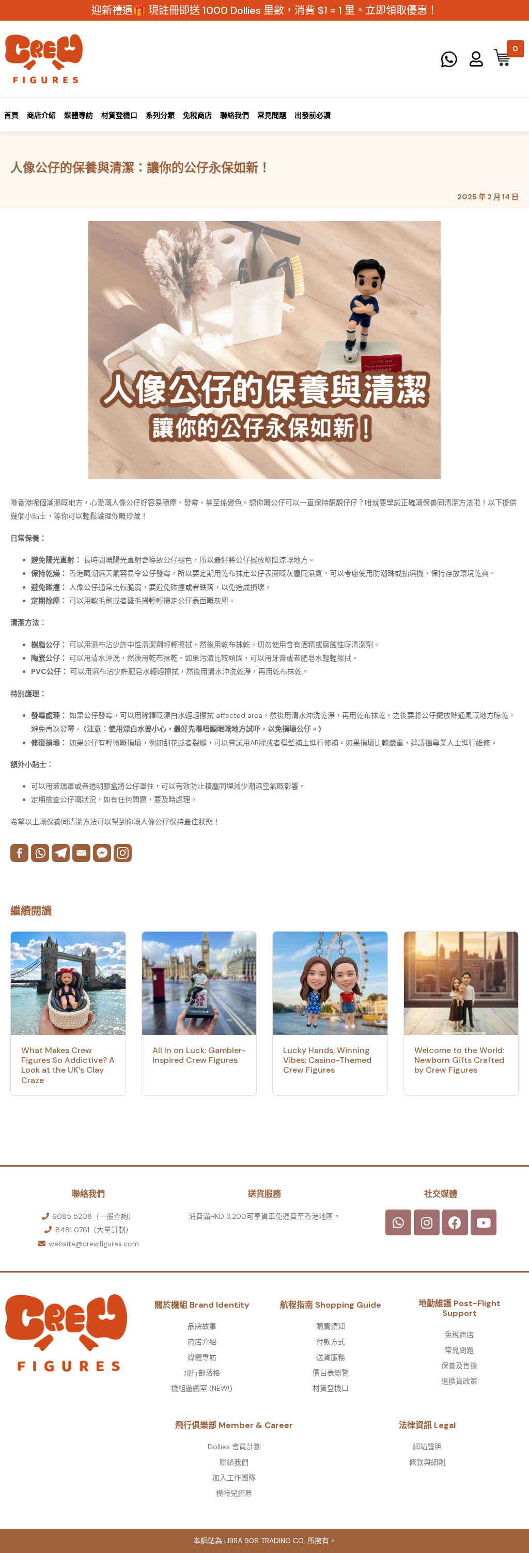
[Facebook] (19, 853)
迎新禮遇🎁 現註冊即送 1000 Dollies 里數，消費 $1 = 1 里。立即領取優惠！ (264, 10)
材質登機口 (119, 115)
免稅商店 (197, 115)
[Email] (81, 853)
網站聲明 (427, 1446)
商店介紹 (41, 115)
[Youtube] (483, 1222)
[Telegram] (61, 853)
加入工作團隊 (234, 1477)
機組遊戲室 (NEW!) (201, 1388)
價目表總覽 (331, 1372)
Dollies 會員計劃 (234, 1446)
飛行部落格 (202, 1372)
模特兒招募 (234, 1493)
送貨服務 (330, 1357)
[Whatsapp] (40, 853)
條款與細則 (427, 1462)
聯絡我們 (234, 115)
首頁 (11, 115)
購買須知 (330, 1326)
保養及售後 (459, 1365)
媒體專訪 (78, 115)
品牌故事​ (202, 1326)
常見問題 (271, 115)
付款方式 (330, 1341)
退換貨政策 (459, 1381)
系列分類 (160, 115)
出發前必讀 (312, 115)
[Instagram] (123, 853)
